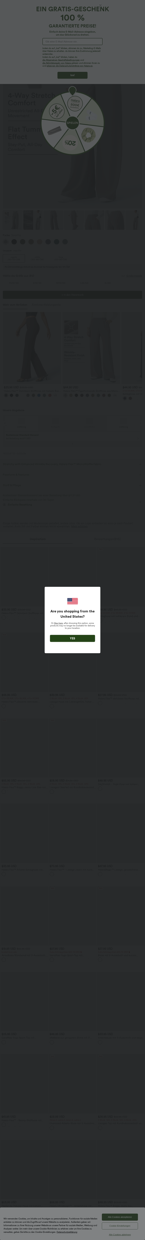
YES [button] (72, 638)
